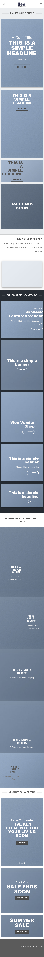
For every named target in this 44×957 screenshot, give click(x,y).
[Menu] (40, 4)
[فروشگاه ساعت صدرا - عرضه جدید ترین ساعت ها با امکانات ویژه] (22, 4)
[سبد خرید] (4, 4)
